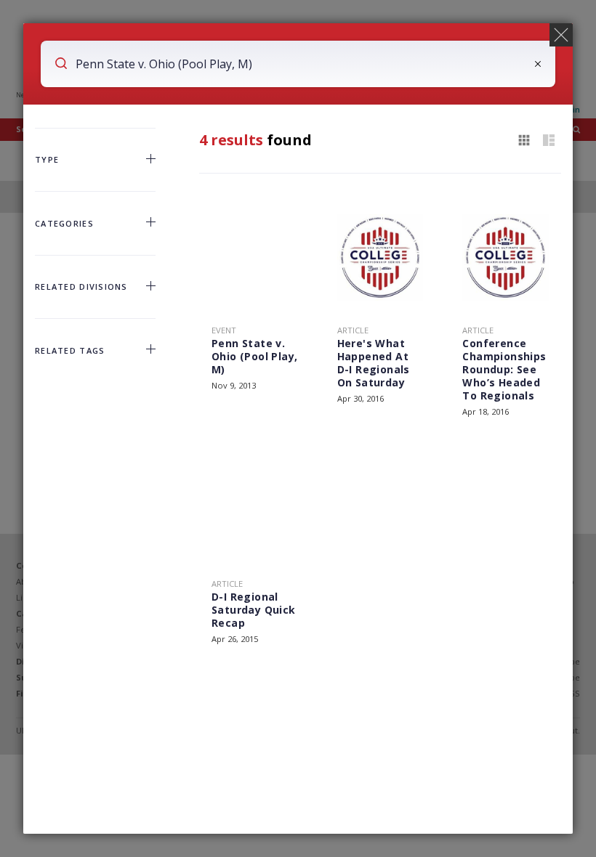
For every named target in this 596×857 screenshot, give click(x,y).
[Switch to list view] (548, 141)
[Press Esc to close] (561, 34)
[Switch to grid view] (524, 141)
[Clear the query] (537, 64)
